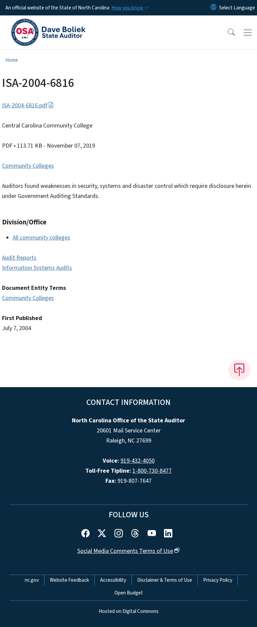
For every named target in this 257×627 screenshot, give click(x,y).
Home (11, 60)
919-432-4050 (137, 461)
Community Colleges (28, 166)
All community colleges (41, 237)
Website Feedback (69, 580)
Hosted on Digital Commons (129, 611)
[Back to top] (239, 370)
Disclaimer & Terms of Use (164, 580)
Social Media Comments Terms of (125, 551)
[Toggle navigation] (247, 32)
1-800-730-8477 (152, 471)
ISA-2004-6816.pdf (25, 105)
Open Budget (128, 592)
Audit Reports (19, 258)
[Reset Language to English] (213, 8)
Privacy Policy (217, 580)
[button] (227, 32)
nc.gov (32, 580)
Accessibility (113, 580)
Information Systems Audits (37, 268)
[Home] (48, 23)
